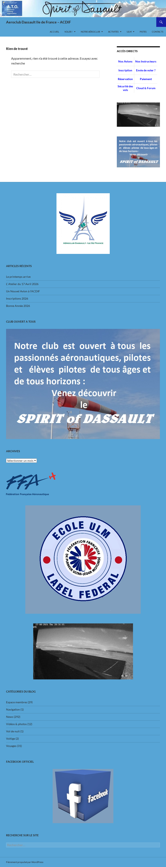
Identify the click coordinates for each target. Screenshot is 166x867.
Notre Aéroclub (90, 31)
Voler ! (68, 31)
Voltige (10, 738)
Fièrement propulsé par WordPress (24, 862)
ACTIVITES (113, 31)
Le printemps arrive (18, 276)
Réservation (125, 79)
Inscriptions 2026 (17, 298)
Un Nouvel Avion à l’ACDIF (23, 291)
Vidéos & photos (16, 724)
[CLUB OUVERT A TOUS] (83, 384)
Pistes (143, 31)
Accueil (54, 31)
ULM (129, 31)
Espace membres (16, 702)
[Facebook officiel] (83, 796)
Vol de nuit (13, 731)
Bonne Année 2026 (18, 305)
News (9, 716)
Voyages (11, 746)
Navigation (13, 709)
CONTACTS (157, 31)
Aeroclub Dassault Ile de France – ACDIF (38, 22)
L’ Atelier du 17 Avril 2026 (22, 284)
